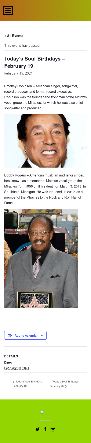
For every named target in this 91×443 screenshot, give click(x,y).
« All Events (13, 35)
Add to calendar (26, 335)
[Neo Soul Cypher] (45, 10)
